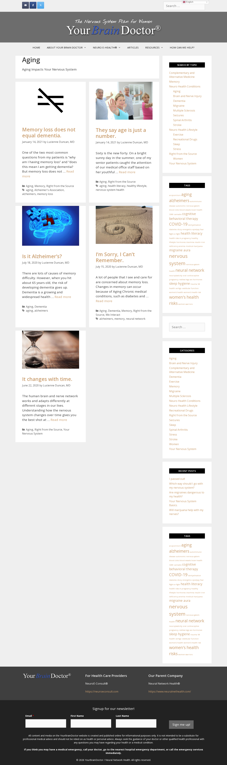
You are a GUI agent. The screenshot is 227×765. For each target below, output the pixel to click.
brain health (196, 210)
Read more (127, 172)
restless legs (184, 279)
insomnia (190, 242)
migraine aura (179, 250)
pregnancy (173, 279)
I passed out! (177, 479)
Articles (133, 47)
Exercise (178, 134)
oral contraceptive (191, 275)
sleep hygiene (179, 283)
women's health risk (192, 292)
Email (29, 715)
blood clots (174, 210)
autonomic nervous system (188, 206)
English (189, 2)
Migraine (178, 106)
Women (178, 158)
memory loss (45, 194)
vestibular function (190, 288)
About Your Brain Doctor (65, 47)
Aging (29, 186)
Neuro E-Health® (105, 47)
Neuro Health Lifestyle (183, 130)
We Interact (113, 315)
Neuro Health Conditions (184, 86)
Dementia (41, 306)
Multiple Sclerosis (184, 110)
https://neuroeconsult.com (101, 691)
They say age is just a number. (121, 133)
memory (119, 319)
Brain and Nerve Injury (187, 96)
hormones (181, 242)
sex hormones (196, 279)
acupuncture (175, 195)
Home (36, 47)
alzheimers (29, 194)
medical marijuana (194, 246)
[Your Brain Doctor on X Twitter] (40, 5)
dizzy (179, 229)
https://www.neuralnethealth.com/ (169, 691)
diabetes (173, 229)
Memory (40, 186)
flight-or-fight (174, 234)
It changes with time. (47, 379)
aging (29, 190)
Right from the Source (60, 186)
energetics (187, 229)
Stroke (177, 125)
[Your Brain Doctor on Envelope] (25, 5)
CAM (171, 214)
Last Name (122, 715)
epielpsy (195, 229)
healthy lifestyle (136, 186)
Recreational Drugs (185, 139)
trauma (194, 284)
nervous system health (110, 190)
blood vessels (185, 210)
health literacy (116, 186)
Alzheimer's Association (49, 190)
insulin (198, 242)
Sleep (176, 144)
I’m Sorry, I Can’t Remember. (115, 257)
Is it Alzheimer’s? (42, 256)
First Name (77, 715)
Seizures (178, 115)
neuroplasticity (175, 275)
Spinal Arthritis (182, 120)
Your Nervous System (182, 163)
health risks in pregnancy (180, 238)
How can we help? (182, 47)
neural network (135, 319)
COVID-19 (178, 224)
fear (202, 229)
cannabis (177, 214)
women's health (176, 292)
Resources (152, 47)
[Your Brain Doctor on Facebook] (33, 5)
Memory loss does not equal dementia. (48, 132)
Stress (177, 149)
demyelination (194, 225)
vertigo (178, 288)
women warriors (185, 304)
